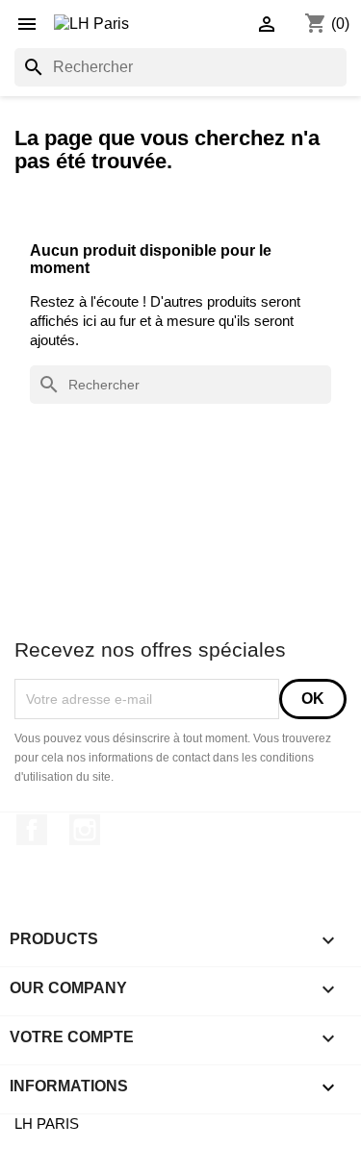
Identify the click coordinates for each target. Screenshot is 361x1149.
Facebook (31, 829)
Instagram (84, 829)
